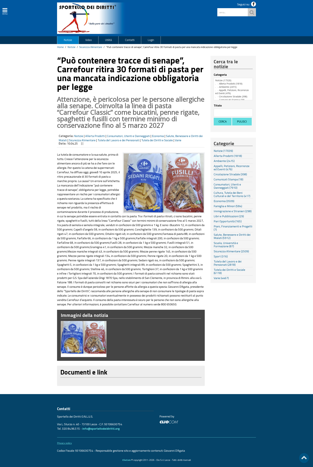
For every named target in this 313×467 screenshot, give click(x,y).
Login (151, 40)
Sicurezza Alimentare (90, 47)
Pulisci (242, 121)
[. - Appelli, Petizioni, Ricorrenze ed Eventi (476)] (233, 92)
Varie (178, 140)
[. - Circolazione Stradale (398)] (233, 96)
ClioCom (126, 460)
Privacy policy (64, 443)
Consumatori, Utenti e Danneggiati (128, 136)
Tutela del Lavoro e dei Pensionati (118, 140)
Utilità (108, 40)
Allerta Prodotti (95, 136)
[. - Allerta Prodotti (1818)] (233, 83)
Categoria (220, 74)
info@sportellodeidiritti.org (101, 428)
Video (88, 40)
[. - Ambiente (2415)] (233, 87)
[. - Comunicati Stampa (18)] (233, 99)
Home (60, 47)
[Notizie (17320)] (233, 80)
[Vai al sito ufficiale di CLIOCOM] (168, 421)
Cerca (223, 121)
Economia (158, 136)
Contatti (129, 40)
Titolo (218, 105)
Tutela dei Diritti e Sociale (157, 140)
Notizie (68, 40)
